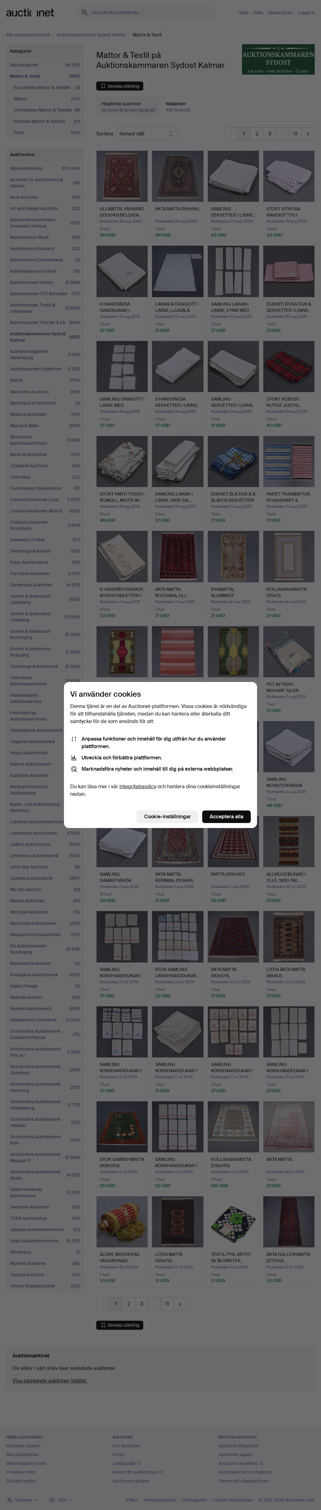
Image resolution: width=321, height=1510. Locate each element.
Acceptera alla (226, 816)
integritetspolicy (137, 786)
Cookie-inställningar (167, 816)
